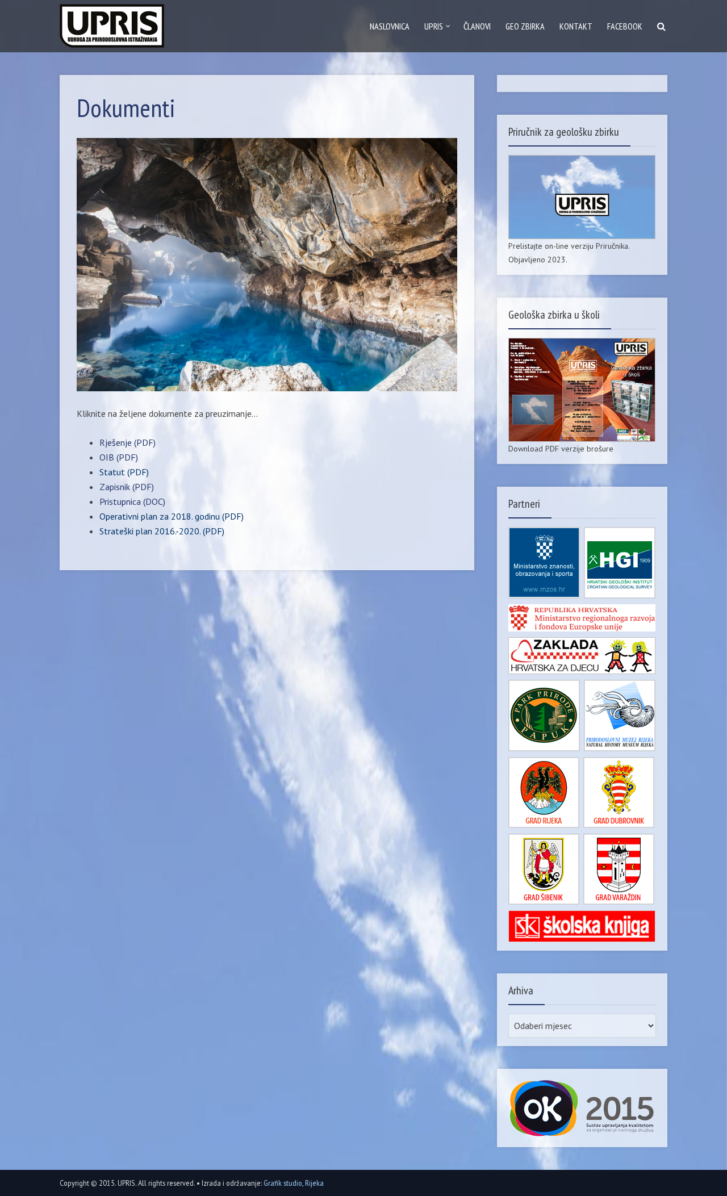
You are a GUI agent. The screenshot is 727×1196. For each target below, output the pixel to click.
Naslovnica (390, 26)
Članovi (477, 26)
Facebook (624, 26)
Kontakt (575, 26)
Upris (433, 26)
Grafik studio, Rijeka (294, 1182)
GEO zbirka (525, 26)
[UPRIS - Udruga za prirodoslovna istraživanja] (112, 23)
